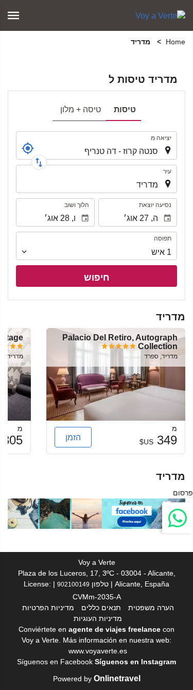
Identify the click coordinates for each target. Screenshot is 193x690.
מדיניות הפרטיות (48, 607)
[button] (13, 15)
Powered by (97, 679)
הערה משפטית (151, 607)
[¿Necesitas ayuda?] (177, 517)
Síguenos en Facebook (55, 662)
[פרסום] (96, 513)
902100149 (73, 584)
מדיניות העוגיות (98, 618)
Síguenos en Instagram (135, 662)
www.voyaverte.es (97, 651)
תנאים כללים (101, 607)
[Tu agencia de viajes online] (160, 15)
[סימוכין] (27, 148)
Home (175, 42)
